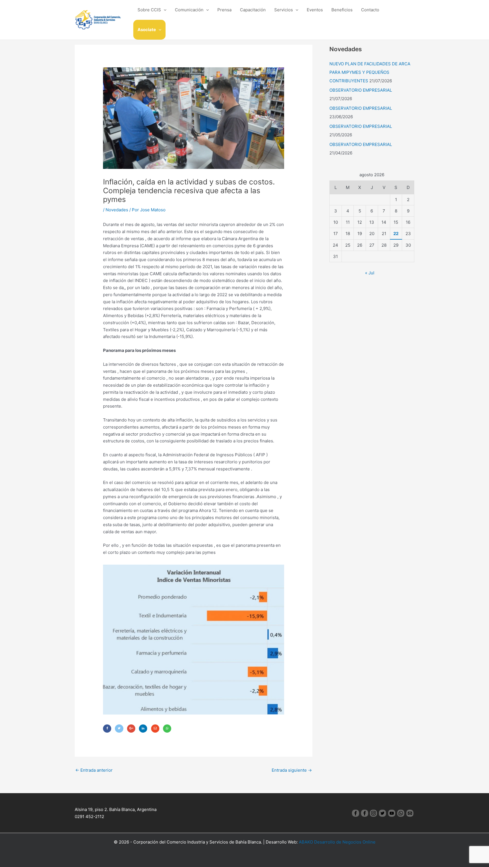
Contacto (370, 9)
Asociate (147, 29)
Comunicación (189, 9)
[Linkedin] (143, 728)
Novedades (117, 209)
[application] (163, 10)
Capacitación (253, 9)
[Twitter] (119, 728)
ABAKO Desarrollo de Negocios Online (337, 842)
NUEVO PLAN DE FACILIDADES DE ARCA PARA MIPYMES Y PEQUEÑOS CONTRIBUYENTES (369, 72)
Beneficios (342, 9)
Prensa (224, 9)
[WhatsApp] (167, 728)
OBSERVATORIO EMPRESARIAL (360, 90)
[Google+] (131, 728)
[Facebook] (107, 728)
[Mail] (155, 728)
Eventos (315, 9)
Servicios (283, 9)
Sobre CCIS (149, 9)
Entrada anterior (94, 770)
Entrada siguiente (292, 770)
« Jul (369, 273)
